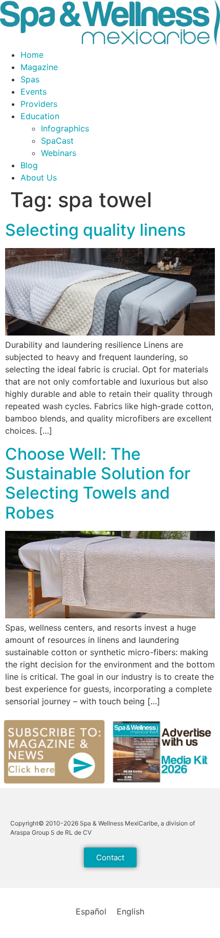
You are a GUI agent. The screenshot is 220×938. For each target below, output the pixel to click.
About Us (38, 177)
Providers (38, 104)
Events (33, 91)
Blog (29, 165)
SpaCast (57, 141)
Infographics (65, 128)
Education (39, 116)
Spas (29, 79)
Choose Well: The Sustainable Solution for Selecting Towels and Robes (97, 483)
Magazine (39, 67)
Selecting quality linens (95, 230)
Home (31, 55)
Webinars (58, 153)
